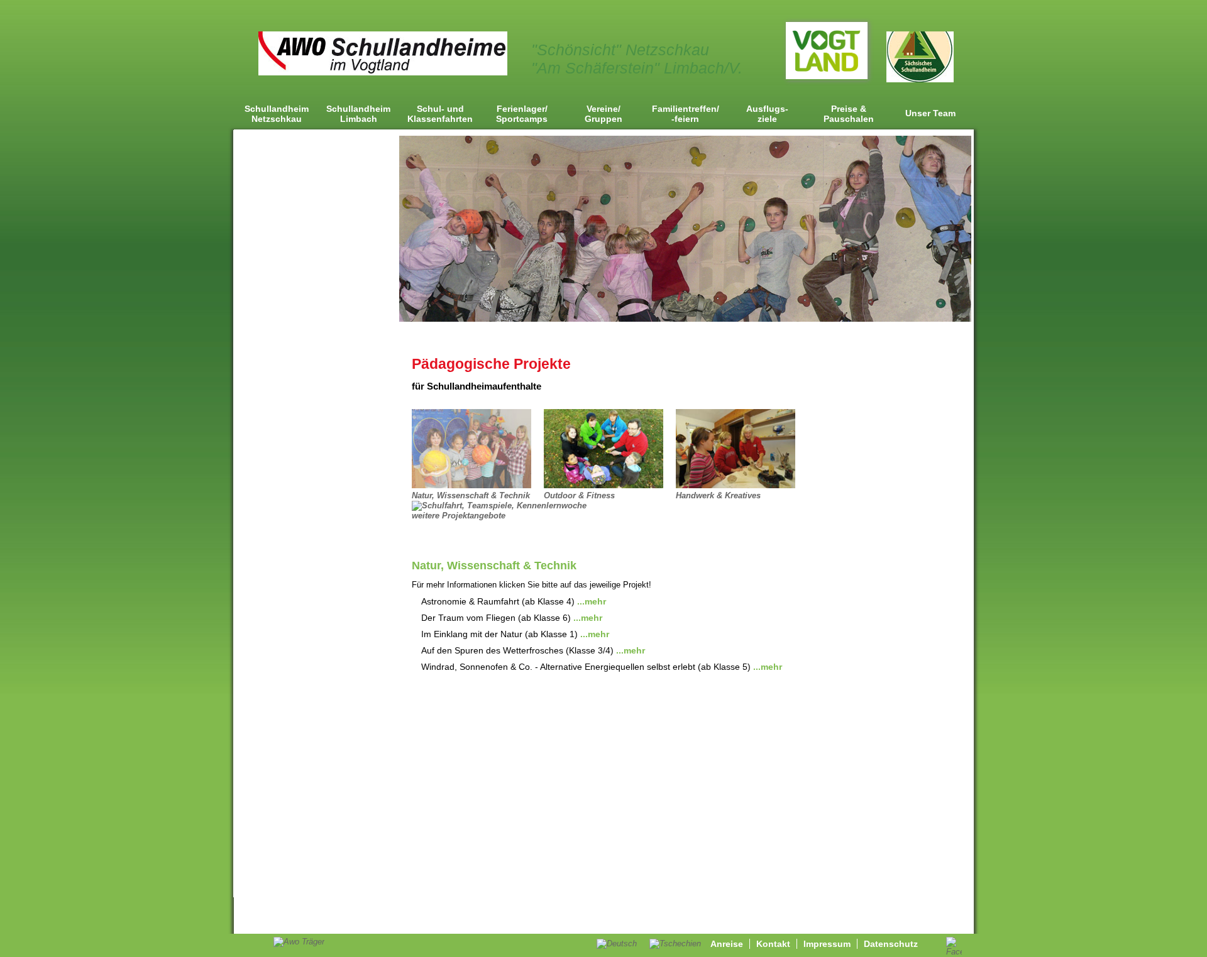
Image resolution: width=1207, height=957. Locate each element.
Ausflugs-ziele (767, 114)
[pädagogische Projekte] (603, 485)
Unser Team (930, 113)
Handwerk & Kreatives (718, 495)
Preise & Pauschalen (849, 114)
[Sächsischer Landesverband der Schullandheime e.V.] (920, 79)
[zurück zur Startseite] (382, 72)
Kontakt (773, 944)
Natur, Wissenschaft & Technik (471, 495)
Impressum (827, 944)
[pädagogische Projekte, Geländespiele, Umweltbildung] (471, 485)
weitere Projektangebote (458, 515)
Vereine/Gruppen (603, 114)
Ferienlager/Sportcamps (522, 114)
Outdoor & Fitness (579, 495)
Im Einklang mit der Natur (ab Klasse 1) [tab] (515, 634)
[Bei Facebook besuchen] (954, 951)
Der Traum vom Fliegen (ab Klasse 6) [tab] (511, 618)
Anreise (726, 944)
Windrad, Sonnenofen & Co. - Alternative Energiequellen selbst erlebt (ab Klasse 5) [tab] (601, 667)
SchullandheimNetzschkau (277, 114)
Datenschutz (891, 944)
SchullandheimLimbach (358, 114)
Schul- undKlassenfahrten (440, 114)
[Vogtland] (827, 76)
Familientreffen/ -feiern (685, 114)
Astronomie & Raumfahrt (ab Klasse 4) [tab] (513, 601)
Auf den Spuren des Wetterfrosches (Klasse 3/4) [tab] (533, 650)
